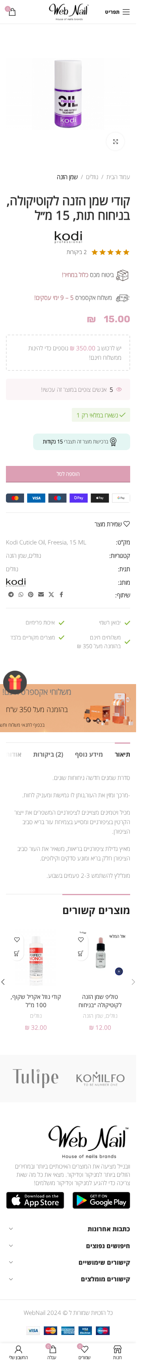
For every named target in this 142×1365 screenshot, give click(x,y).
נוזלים (92, 177)
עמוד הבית (118, 177)
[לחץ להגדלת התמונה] (115, 141)
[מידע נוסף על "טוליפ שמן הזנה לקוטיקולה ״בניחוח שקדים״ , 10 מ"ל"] (81, 954)
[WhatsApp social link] (21, 594)
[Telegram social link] (11, 594)
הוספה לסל (68, 473)
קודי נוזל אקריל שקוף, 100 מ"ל (36, 1001)
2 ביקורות (77, 252)
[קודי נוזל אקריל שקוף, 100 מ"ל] (36, 959)
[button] (17, 954)
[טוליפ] (35, 1078)
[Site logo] (68, 11)
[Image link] (86, 1141)
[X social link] (51, 594)
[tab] (122, 753)
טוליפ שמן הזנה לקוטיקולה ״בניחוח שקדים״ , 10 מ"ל (99, 1005)
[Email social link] (41, 594)
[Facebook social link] (61, 594)
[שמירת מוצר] (81, 940)
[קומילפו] (100, 1078)
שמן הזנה (67, 177)
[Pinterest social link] (31, 594)
